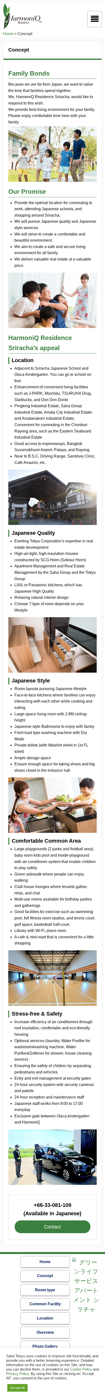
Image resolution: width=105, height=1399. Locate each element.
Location (45, 1318)
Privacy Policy (17, 1374)
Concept (45, 1276)
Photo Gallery (45, 1346)
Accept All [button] (17, 1388)
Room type (45, 1290)
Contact (52, 1226)
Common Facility (45, 1304)
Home (45, 1262)
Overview (45, 1332)
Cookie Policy (81, 1369)
